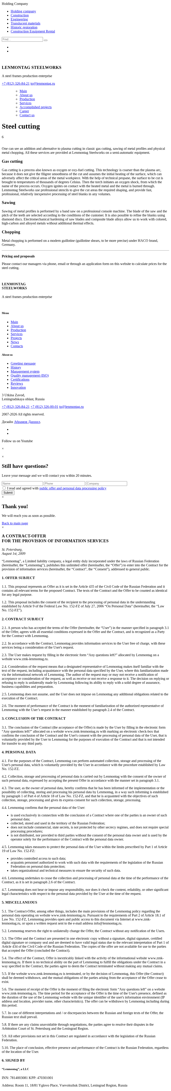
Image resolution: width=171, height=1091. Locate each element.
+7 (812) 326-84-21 (16, 407)
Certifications (20, 379)
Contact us (27, 115)
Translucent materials (25, 23)
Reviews (17, 383)
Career (24, 111)
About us (26, 95)
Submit (8, 492)
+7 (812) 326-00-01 (44, 407)
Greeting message (23, 363)
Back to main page (15, 523)
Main (23, 91)
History (16, 367)
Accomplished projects (36, 107)
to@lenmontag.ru (71, 407)
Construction (20, 15)
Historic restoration (24, 27)
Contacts (17, 346)
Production (27, 99)
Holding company (23, 11)
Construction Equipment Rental (33, 31)
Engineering (19, 19)
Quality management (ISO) (30, 375)
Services (25, 103)
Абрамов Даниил (27, 422)
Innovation (18, 387)
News (15, 342)
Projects (16, 338)
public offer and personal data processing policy (72, 488)
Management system (25, 371)
